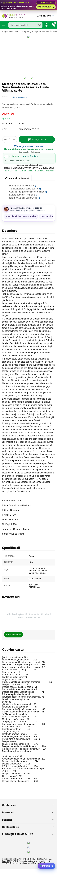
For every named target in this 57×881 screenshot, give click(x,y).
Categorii (4, 25)
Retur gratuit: (8, 123)
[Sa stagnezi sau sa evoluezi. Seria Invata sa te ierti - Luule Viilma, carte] (28, 37)
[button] (39, 146)
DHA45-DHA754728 (29, 129)
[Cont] (47, 25)
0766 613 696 (44, 15)
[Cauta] (39, 25)
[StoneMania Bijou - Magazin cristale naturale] (14, 15)
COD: (5, 129)
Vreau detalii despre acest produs (21, 216)
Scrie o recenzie (19, 97)
